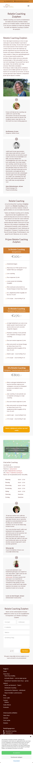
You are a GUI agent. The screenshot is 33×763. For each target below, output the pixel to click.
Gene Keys (6, 674)
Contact (5, 700)
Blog (4, 695)
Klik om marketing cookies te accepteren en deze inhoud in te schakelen (16, 449)
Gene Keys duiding (9, 676)
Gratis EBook (7, 705)
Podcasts (6, 707)
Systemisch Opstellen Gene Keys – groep (16, 681)
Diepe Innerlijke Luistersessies (13, 693)
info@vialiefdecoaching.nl (14, 471)
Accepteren (16, 753)
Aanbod (5, 683)
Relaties (5, 723)
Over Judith (6, 698)
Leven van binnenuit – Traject (12, 685)
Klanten (6, 702)
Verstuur (25, 651)
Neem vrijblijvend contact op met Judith (16, 429)
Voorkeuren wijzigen (16, 757)
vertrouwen (9, 577)
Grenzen (5, 718)
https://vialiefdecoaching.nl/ (14, 472)
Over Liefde (6, 720)
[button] (30, 736)
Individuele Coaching (10, 688)
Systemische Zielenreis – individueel (14, 690)
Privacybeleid (16, 760)
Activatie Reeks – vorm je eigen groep (15, 678)
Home (5, 671)
